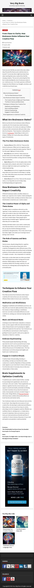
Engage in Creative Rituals (12, 112)
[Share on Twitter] (8, 566)
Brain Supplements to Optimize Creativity (14, 114)
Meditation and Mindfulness (12, 106)
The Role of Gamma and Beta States (14, 102)
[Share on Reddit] (13, 566)
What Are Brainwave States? (10, 93)
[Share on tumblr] (25, 566)
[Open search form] (31, 15)
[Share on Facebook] (4, 566)
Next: (17, 436)
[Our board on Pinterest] (8, 579)
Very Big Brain (17, 3)
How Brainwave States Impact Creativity (14, 97)
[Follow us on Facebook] (4, 579)
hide (19, 90)
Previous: (15, 429)
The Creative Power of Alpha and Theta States (17, 100)
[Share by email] (29, 566)
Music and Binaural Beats (11, 108)
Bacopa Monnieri (24, 393)
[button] (2, 15)
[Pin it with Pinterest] (17, 566)
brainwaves (11, 133)
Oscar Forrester (8, 42)
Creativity (5, 30)
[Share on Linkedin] (21, 566)
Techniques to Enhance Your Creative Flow (14, 104)
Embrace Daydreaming (11, 110)
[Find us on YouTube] (13, 579)
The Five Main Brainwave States (13, 95)
